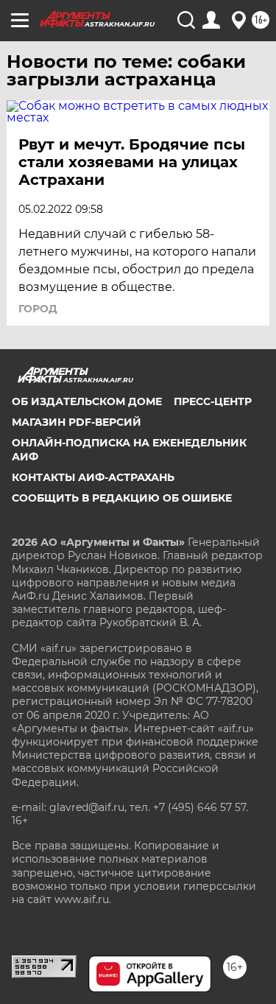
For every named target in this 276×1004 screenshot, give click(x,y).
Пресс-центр (213, 401)
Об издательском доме (87, 401)
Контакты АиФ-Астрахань (93, 477)
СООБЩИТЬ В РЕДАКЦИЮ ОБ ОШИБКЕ (122, 498)
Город (37, 308)
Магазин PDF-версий (76, 422)
